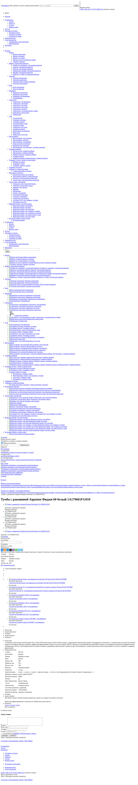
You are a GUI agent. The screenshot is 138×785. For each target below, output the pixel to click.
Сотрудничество (10, 40)
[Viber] (13, 550)
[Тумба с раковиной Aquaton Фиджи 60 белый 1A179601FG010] (27, 504)
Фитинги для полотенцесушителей (25, 178)
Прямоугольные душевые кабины (24, 154)
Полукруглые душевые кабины (23, 151)
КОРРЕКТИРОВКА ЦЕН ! (10, 456)
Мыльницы (17, 191)
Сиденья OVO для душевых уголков (25, 200)
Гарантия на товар (15, 36)
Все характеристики (8, 565)
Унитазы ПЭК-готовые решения (24, 82)
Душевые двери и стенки (21, 165)
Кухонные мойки (19, 220)
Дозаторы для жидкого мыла (23, 185)
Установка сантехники (12, 764)
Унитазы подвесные (20, 80)
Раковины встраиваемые (21, 96)
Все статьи (4, 463)
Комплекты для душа (20, 134)
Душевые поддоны (15, 167)
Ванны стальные (18, 56)
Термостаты (17, 114)
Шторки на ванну (19, 162)
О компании (9, 20)
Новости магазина (9, 443)
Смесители (12, 100)
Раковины (12, 91)
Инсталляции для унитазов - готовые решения (29, 147)
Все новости (5, 449)
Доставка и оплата (11, 31)
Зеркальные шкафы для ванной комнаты (27, 71)
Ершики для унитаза (20, 187)
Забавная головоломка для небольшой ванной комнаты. (20, 471)
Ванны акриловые (19, 54)
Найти (7, 251)
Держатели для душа (20, 127)
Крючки (15, 189)
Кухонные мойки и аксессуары (19, 218)
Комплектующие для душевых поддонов (27, 213)
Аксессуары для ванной (17, 182)
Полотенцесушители (16, 173)
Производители (10, 38)
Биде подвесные (18, 89)
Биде (10, 85)
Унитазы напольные (20, 78)
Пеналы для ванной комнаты (23, 69)
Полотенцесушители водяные (23, 175)
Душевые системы (19, 120)
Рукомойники (17, 98)
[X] (10, 550)
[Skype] (19, 550)
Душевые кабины (15, 149)
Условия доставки (15, 34)
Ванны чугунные (19, 58)
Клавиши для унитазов (21, 145)
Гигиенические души (20, 123)
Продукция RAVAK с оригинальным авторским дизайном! (21, 460)
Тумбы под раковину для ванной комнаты (27, 65)
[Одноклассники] (5, 550)
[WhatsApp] (16, 550)
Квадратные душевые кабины (23, 153)
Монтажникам (14, 43)
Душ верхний (17, 118)
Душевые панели (19, 122)
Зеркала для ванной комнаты (23, 67)
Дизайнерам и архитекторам (18, 42)
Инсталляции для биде (21, 140)
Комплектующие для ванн (22, 207)
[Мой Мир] (7, 550)
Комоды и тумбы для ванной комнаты (26, 74)
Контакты (8, 45)
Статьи (11, 25)
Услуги (7, 29)
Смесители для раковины (21, 102)
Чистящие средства (19, 202)
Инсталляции (13, 136)
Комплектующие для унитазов (23, 209)
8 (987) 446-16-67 (85, 9)
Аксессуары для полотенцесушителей (26, 180)
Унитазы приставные (20, 83)
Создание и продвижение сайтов (17, 741)
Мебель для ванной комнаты (19, 63)
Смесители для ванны (20, 103)
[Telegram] (22, 550)
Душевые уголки (19, 164)
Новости (12, 23)
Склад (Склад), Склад (12, 705)
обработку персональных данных (24, 733)
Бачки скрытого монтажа (21, 144)
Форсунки (16, 133)
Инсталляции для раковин (22, 142)
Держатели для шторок (21, 198)
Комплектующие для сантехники (20, 204)
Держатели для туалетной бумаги (24, 184)
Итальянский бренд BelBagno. (11, 474)
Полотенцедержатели (20, 195)
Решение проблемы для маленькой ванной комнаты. (19, 467)
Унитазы (12, 76)
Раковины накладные (20, 94)
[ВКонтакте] (2, 550)
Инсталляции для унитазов (22, 138)
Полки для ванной (19, 193)
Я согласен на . (20, 733)
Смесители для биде (20, 109)
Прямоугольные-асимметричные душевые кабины (30, 158)
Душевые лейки (18, 125)
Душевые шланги (19, 129)
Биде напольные (18, 87)
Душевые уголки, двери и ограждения (22, 160)
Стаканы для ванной (20, 196)
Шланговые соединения (21, 131)
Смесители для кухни (20, 107)
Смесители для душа (20, 105)
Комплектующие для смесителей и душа (27, 215)
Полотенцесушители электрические (25, 176)
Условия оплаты (14, 33)
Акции (11, 22)
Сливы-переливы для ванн (22, 171)
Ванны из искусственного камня (24, 60)
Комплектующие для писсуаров (24, 216)
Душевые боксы (18, 156)
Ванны (11, 52)
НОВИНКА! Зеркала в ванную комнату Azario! (17, 452)
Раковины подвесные (20, 92)
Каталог (7, 16)
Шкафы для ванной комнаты (23, 72)
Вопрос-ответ (13, 27)
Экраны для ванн (19, 61)
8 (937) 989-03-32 (97, 9)
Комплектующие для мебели (23, 206)
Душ (10, 116)
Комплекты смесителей (21, 113)
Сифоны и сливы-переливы (18, 169)
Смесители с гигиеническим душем (25, 111)
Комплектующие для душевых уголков (26, 211)
